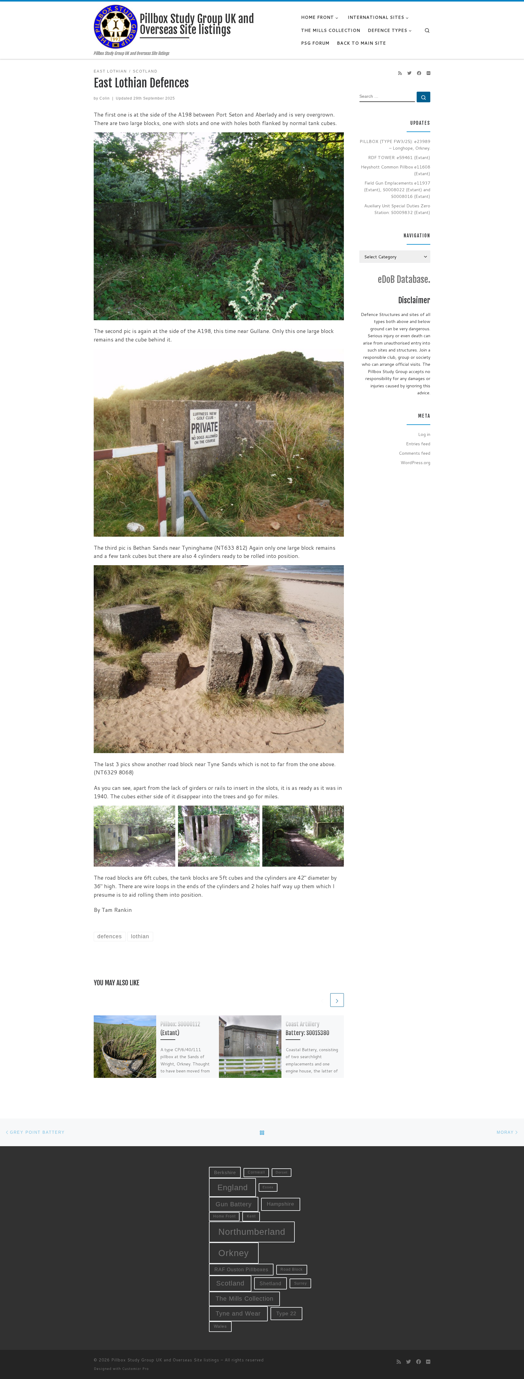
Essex (268, 1187)
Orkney (233, 1253)
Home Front (224, 1216)
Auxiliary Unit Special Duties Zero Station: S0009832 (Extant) (397, 209)
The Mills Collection (245, 1298)
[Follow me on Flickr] (428, 73)
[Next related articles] (337, 1000)
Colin (104, 98)
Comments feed (414, 453)
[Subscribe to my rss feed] (400, 73)
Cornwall (256, 1172)
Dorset (281, 1172)
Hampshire (280, 1204)
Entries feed (418, 443)
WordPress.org (415, 462)
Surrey (300, 1283)
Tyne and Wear (238, 1313)
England (232, 1187)
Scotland (230, 1283)
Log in (424, 434)
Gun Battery (234, 1204)
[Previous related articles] (322, 1000)
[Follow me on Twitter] (409, 73)
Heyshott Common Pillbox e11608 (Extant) (395, 170)
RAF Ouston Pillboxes (241, 1269)
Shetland (270, 1283)
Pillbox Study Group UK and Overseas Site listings (165, 1360)
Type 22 (286, 1313)
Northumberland (251, 1232)
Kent (251, 1216)
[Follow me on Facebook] (419, 73)
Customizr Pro (135, 1368)
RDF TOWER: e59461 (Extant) (399, 157)
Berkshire (225, 1172)
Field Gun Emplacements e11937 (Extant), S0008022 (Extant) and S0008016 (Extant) (397, 189)
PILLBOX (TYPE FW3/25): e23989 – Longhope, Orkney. (395, 144)
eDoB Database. (404, 279)
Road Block (291, 1269)
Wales (220, 1326)
